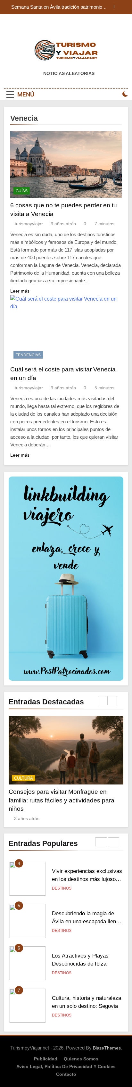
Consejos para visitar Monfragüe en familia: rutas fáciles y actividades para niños (61, 800)
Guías (22, 191)
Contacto (66, 1074)
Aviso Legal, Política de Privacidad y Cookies (66, 1066)
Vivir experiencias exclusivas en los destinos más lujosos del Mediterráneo (87, 879)
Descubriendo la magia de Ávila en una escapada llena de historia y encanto (85, 921)
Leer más (19, 291)
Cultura (23, 778)
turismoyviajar (29, 223)
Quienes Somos (81, 1058)
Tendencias (28, 355)
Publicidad (45, 1058)
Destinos (61, 888)
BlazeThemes (107, 1047)
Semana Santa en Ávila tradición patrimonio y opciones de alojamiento (58, 7)
